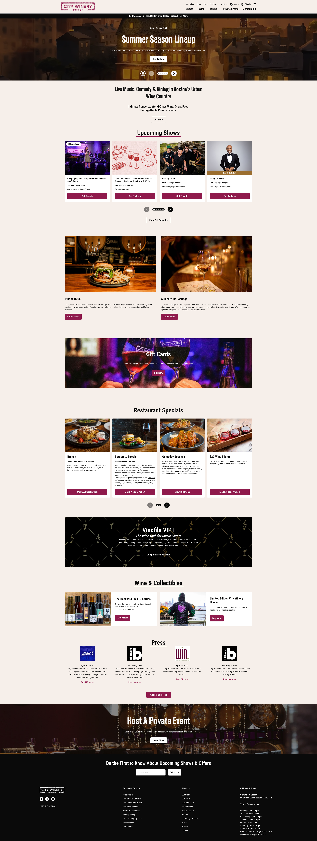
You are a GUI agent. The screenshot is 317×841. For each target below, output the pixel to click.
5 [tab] (166, 73)
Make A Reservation (87, 492)
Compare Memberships (158, 554)
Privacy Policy (129, 814)
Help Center (128, 795)
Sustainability (188, 803)
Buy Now (158, 373)
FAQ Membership (130, 807)
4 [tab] (164, 73)
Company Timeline (190, 818)
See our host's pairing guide (125, 609)
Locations (223, 4)
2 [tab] (160, 73)
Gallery (185, 826)
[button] (190, 9)
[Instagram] (47, 799)
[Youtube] (53, 799)
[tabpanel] (158, 49)
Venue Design (188, 810)
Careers (185, 830)
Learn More (182, 16)
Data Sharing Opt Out (132, 818)
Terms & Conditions (131, 810)
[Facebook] (41, 799)
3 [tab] (162, 73)
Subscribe (174, 772)
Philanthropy (187, 807)
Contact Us (127, 826)
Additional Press (158, 695)
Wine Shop (190, 4)
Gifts (205, 4)
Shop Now (123, 617)
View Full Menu (182, 492)
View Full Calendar (158, 220)
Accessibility (128, 822)
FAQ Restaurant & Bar (132, 803)
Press (184, 822)
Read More (86, 682)
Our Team (186, 799)
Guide (199, 4)
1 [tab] (158, 73)
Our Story (213, 4)
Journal (185, 814)
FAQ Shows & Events (132, 799)
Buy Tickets (159, 59)
